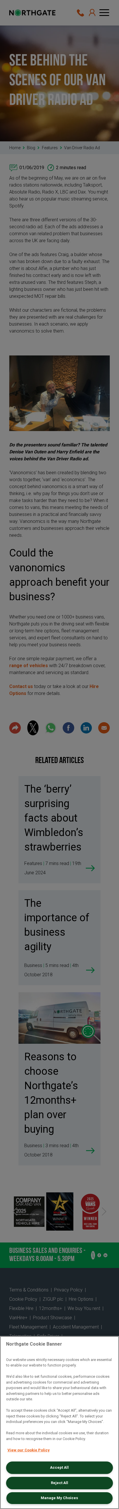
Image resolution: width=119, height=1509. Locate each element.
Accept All (59, 1467)
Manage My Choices (59, 1498)
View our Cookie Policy (29, 1450)
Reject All (59, 1483)
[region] (59, 1422)
